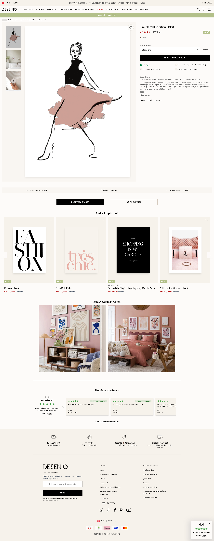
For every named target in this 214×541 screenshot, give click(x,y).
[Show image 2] (13, 59)
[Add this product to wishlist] (131, 27)
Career (102, 479)
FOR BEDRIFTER (141, 9)
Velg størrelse (146, 45)
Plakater (51, 9)
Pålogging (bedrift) (107, 503)
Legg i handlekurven (175, 58)
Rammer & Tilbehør (84, 9)
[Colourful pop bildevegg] (72, 338)
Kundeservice (148, 470)
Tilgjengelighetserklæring (110, 487)
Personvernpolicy (58, 499)
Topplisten (27, 9)
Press (102, 470)
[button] (205, 50)
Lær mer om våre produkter (151, 100)
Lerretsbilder (65, 9)
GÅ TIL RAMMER (133, 202)
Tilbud (100, 9)
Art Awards (104, 498)
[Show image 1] (13, 37)
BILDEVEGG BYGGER (80, 202)
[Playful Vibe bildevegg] (141, 338)
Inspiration (126, 9)
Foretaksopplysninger (109, 474)
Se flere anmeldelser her (107, 421)
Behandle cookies (150, 497)
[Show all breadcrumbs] (4, 20)
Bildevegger (112, 9)
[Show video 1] (13, 81)
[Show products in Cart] (209, 9)
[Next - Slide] (210, 255)
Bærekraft (104, 483)
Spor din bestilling (150, 474)
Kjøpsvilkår (147, 479)
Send (62, 493)
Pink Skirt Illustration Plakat (36, 20)
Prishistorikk (145, 95)
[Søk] (198, 9)
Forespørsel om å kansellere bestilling (154, 492)
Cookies (146, 483)
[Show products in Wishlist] (204, 9)
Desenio (114, 534)
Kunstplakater (16, 20)
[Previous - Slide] (4, 255)
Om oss (103, 466)
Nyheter (40, 9)
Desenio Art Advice (150, 466)
